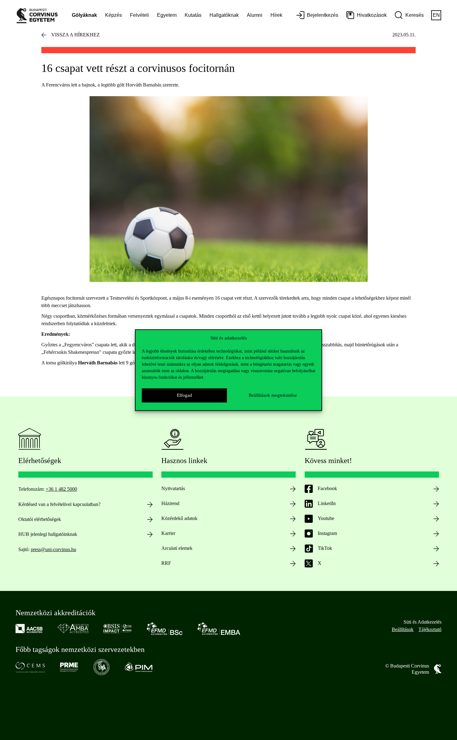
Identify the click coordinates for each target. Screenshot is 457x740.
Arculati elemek (176, 548)
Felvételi (139, 15)
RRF (166, 563)
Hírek (276, 15)
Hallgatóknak (224, 15)
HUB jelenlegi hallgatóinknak (47, 534)
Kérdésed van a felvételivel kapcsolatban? (59, 504)
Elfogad (184, 395)
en (436, 15)
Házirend (170, 503)
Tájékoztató (429, 629)
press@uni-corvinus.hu (53, 549)
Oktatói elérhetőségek (39, 519)
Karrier (168, 533)
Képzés (113, 15)
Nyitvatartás (173, 488)
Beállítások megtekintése (273, 395)
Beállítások (402, 629)
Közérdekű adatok (179, 518)
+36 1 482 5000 (61, 489)
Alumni (254, 15)
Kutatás (193, 15)
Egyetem (167, 15)
